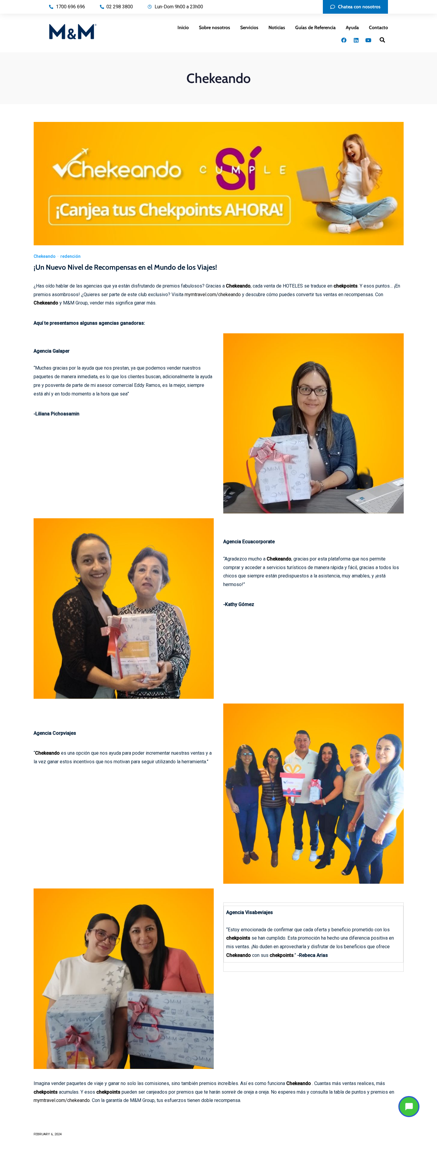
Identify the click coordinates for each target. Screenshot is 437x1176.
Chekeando (45, 256)
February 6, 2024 (48, 1134)
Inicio (183, 27)
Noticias (276, 27)
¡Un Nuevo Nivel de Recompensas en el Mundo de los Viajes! (125, 267)
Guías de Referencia (315, 27)
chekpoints (346, 286)
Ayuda (352, 27)
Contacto (378, 27)
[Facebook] (344, 40)
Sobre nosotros (214, 27)
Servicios (249, 27)
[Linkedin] (356, 40)
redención (70, 256)
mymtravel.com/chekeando (213, 294)
